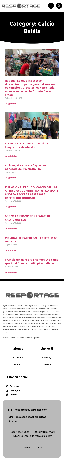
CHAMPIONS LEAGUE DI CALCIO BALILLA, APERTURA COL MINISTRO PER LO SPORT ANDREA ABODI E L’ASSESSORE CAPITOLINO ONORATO (31, 192)
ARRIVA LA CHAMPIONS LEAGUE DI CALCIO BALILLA (27, 218)
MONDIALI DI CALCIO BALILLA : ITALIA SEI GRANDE (31, 240)
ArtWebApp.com (43, 436)
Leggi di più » (11, 103)
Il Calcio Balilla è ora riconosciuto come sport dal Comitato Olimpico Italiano (31, 262)
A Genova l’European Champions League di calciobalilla (27, 145)
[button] (51, 6)
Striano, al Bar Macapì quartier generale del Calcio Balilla (25, 167)
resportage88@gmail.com (31, 410)
